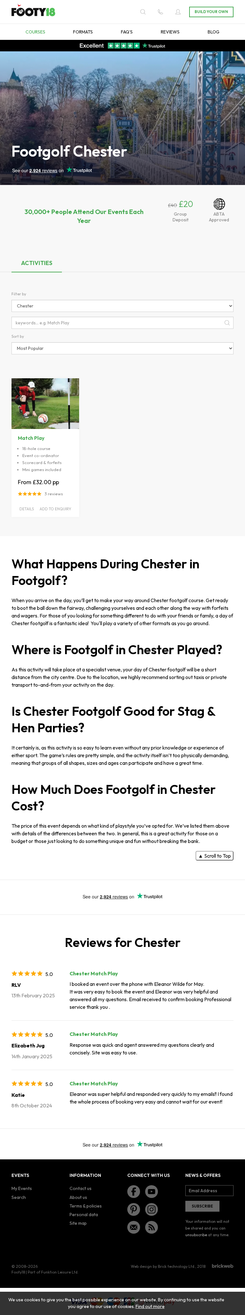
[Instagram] (151, 1209)
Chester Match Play (94, 973)
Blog (213, 32)
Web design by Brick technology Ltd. (163, 1266)
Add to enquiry (55, 508)
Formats (83, 32)
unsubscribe (196, 1234)
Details (26, 508)
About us (78, 1197)
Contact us (81, 1188)
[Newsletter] (134, 1227)
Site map (78, 1223)
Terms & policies (86, 1206)
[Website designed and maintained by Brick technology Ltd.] (223, 1266)
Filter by (18, 294)
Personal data (84, 1214)
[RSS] (151, 1227)
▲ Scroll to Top (214, 856)
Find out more (150, 1306)
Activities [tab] (36, 263)
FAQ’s (127, 32)
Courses (35, 32)
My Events (21, 1188)
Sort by (17, 336)
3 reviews (54, 493)
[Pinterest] (134, 1209)
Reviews (170, 32)
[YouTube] (151, 1191)
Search (18, 1197)
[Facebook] (134, 1191)
